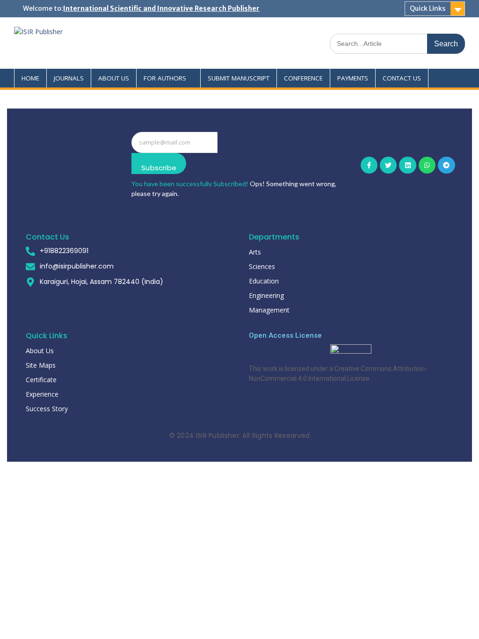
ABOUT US (113, 78)
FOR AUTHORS (165, 78)
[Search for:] (397, 43)
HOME (30, 78)
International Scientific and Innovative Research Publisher (161, 8)
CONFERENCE (303, 78)
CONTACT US (402, 78)
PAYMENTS (352, 78)
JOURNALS (69, 78)
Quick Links (427, 8)
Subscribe (158, 168)
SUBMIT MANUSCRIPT (238, 78)
